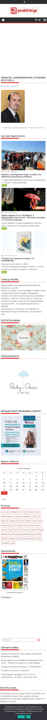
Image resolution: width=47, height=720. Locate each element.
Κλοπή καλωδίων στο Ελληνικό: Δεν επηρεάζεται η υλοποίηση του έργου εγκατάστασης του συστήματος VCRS (21, 311)
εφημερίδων (20, 592)
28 (30, 489)
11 (11, 483)
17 (4, 486)
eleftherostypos (7, 516)
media (28, 521)
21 (30, 486)
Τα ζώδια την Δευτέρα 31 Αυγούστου (15, 670)
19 (17, 486)
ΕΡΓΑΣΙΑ (38, 534)
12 (17, 483)
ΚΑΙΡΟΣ (4, 539)
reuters (19, 525)
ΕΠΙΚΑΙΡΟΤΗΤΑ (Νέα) (27, 534)
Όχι (28, 717)
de (26, 512)
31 (4, 493)
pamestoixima (6, 525)
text (16, 530)
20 (23, 486)
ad (2, 512)
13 (23, 483)
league (13, 521)
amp (7, 512)
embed (17, 516)
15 (36, 483)
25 (11, 489)
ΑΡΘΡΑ (34, 530)
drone (31, 512)
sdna (26, 525)
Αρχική (4, 185)
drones (37, 512)
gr (39, 516)
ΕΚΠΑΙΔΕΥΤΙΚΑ (6, 534)
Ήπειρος (26, 530)
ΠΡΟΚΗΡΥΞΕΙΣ (29, 539)
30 (43, 489)
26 (17, 489)
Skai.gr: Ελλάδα (10, 279)
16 (43, 483)
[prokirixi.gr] (3, 19)
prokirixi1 (16, 86)
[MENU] (44, 19)
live (23, 521)
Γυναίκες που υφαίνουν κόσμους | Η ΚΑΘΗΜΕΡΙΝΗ (21, 667)
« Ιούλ (3, 499)
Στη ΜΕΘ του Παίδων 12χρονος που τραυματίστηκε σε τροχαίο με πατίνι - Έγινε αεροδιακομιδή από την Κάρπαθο (22, 303)
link (18, 521)
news (40, 521)
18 (11, 486)
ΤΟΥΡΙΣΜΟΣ (5, 543)
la (7, 521)
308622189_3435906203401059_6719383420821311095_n (24, 128)
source (38, 525)
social (32, 525)
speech (4, 530)
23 (43, 486)
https (3, 521)
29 (36, 489)
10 (4, 483)
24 (4, 489)
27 (23, 489)
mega (34, 521)
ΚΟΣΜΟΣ (11, 539)
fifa (35, 516)
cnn (21, 512)
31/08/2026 (6, 172)
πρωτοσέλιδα (11, 592)
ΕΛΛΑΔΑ (15, 534)
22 (36, 486)
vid (21, 530)
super (11, 530)
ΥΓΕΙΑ (13, 543)
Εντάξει (21, 717)
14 (30, 483)
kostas (15, 172)
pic (14, 525)
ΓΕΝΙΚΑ (40, 530)
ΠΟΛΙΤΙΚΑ (20, 539)
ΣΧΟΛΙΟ (38, 539)
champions (14, 512)
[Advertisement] (23, 50)
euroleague (25, 516)
